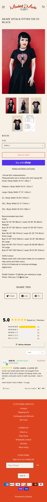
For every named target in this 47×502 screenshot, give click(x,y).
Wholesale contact (23, 440)
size (4, 141)
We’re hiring (23, 447)
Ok (38, 465)
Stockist (23, 443)
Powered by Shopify (23, 496)
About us (23, 432)
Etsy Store (23, 436)
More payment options (23, 169)
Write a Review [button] (24, 344)
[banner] (23, 7)
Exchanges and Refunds (24, 416)
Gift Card (23, 420)
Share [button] (7, 388)
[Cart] (43, 7)
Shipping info (23, 412)
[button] (39, 388)
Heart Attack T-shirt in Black (12, 382)
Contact (23, 408)
